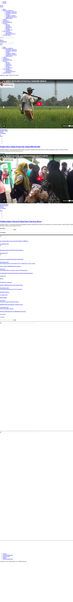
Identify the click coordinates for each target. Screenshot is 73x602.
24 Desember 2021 (4, 204)
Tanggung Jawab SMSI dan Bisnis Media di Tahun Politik (11, 259)
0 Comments (3, 133)
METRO (2, 130)
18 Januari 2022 (3, 129)
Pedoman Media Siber (8, 559)
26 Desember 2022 (4, 262)
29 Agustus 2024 (4, 253)
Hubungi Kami (6, 556)
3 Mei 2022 (2, 269)
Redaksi (4, 1)
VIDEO (6, 130)
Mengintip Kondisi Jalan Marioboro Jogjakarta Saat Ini (11, 304)
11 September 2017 (4, 307)
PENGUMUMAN (3, 297)
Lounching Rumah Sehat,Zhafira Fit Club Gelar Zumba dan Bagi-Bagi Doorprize (16, 273)
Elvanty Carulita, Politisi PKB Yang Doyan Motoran (10, 266)
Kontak (4, 3)
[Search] (0, 39)
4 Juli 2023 (2, 300)
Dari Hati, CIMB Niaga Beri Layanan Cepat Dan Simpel (11, 285)
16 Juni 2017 (3, 314)
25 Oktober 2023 (4, 294)
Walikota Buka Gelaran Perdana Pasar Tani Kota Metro (21, 221)
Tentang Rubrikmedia (8, 555)
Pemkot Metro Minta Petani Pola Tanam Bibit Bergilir (20, 147)
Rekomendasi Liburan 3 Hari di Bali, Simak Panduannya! (11, 250)
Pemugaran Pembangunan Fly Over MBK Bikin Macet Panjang (13, 311)
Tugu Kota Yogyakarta (4, 292)
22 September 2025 (4, 243)
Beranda (5, 553)
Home (1, 75)
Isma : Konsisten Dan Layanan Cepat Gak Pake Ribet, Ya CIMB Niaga (14, 241)
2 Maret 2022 (3, 276)
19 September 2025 (4, 288)
